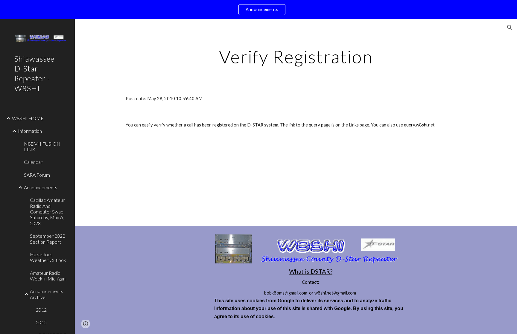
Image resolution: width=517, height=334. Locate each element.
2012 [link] (41, 309)
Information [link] (30, 131)
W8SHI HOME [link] (28, 118)
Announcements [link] (40, 187)
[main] (296, 56)
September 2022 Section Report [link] (47, 238)
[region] (258, 9)
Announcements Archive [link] (46, 294)
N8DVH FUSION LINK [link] (42, 146)
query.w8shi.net (419, 124)
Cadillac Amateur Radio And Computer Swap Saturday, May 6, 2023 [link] (47, 211)
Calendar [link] (33, 162)
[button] (510, 27)
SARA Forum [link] (37, 175)
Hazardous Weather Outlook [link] (48, 257)
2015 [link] (41, 322)
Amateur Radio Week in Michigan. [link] (48, 275)
